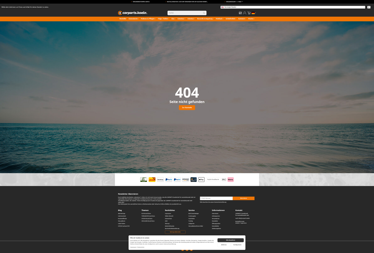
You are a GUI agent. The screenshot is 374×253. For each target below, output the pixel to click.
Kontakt (238, 210)
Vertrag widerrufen (175, 232)
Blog (120, 210)
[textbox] (293, 7)
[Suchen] (204, 13)
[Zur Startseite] (132, 13)
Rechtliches (170, 210)
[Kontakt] (240, 13)
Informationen (218, 210)
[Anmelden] (244, 13)
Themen (145, 210)
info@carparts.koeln (244, 218)
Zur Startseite (187, 107)
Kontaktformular (239, 221)
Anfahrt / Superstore (241, 223)
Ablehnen (224, 245)
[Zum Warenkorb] (249, 13)
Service (191, 210)
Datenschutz (140, 247)
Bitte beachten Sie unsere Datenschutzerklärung (213, 202)
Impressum (133, 247)
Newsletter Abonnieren (128, 194)
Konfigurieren (237, 245)
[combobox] (293, 7)
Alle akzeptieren (230, 240)
